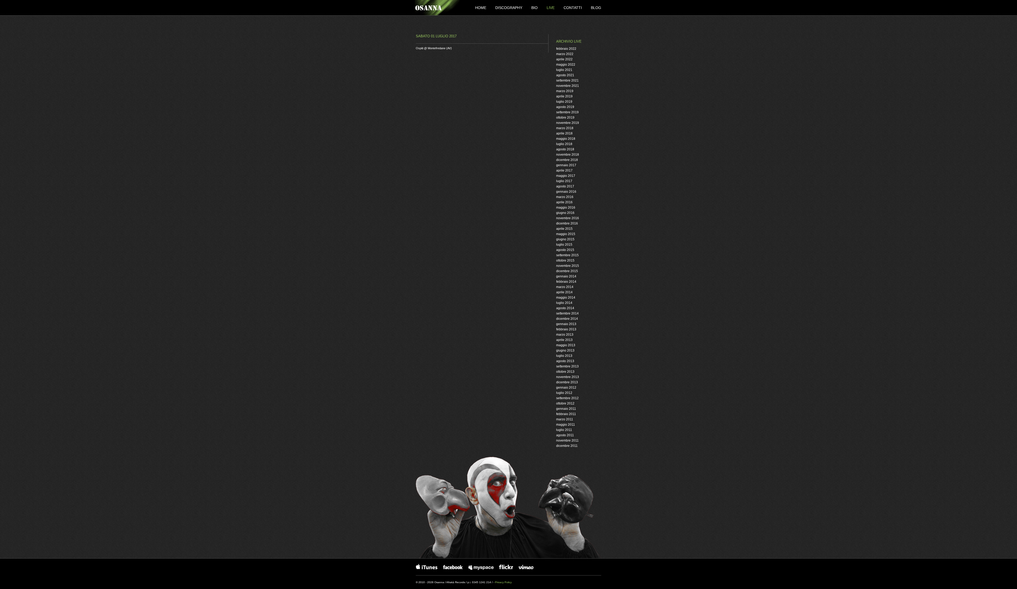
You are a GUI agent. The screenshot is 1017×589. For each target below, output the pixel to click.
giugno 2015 (565, 239)
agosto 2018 (565, 149)
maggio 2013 (565, 345)
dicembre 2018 (567, 160)
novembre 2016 (567, 218)
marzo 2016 (564, 197)
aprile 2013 (564, 340)
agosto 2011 (565, 435)
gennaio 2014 (566, 276)
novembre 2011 (567, 440)
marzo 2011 (564, 419)
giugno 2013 (565, 350)
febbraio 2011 (566, 414)
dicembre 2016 (567, 223)
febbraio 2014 (566, 282)
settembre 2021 (567, 80)
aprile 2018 (564, 133)
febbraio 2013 (566, 329)
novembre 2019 (567, 123)
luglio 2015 (564, 244)
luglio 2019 (564, 102)
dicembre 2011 (567, 446)
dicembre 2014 (567, 319)
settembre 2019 (567, 112)
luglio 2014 (564, 303)
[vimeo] (527, 567)
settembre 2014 (567, 313)
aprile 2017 (564, 170)
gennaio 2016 (566, 192)
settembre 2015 (567, 255)
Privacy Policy (503, 582)
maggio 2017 (565, 176)
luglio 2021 (564, 70)
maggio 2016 (565, 207)
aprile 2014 (564, 292)
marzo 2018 (564, 128)
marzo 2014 (564, 287)
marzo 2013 (564, 334)
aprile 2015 (564, 229)
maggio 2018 (565, 139)
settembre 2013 (567, 366)
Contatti (573, 8)
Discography (509, 8)
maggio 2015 (565, 234)
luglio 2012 (564, 393)
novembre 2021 (567, 86)
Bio (535, 8)
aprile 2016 (564, 202)
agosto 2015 (565, 250)
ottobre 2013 (565, 372)
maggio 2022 (565, 64)
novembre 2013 (567, 377)
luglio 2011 (564, 430)
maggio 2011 (565, 424)
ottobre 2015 (565, 260)
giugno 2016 (565, 213)
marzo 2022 (564, 54)
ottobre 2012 (565, 403)
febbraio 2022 (566, 49)
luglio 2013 (564, 356)
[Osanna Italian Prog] (437, 7)
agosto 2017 (565, 186)
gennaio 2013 (566, 324)
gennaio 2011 (566, 409)
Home (481, 8)
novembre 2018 (567, 154)
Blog (596, 8)
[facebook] (453, 567)
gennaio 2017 (566, 165)
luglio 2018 (564, 144)
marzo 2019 (564, 91)
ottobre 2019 (565, 117)
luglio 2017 (564, 181)
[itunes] (427, 567)
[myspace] (481, 567)
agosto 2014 (565, 308)
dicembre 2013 (567, 382)
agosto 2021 (565, 75)
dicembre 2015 (567, 271)
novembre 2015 (567, 266)
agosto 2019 (565, 107)
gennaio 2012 (566, 387)
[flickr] (506, 567)
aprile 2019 (564, 96)
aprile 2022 (564, 59)
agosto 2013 (565, 361)
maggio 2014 (565, 297)
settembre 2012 (567, 398)
